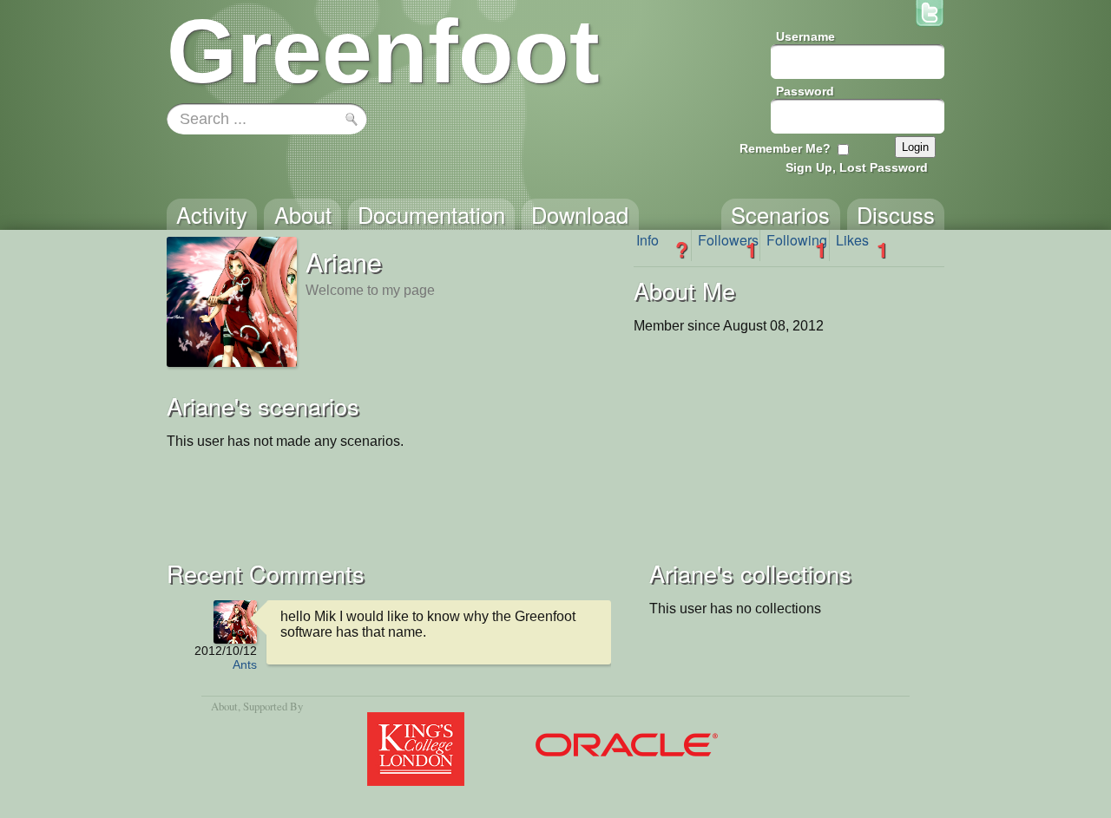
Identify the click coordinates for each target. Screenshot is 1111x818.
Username (805, 36)
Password (805, 91)
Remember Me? (785, 148)
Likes (862, 245)
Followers (728, 245)
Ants (245, 664)
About (224, 706)
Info (662, 245)
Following (796, 245)
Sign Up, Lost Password (857, 167)
